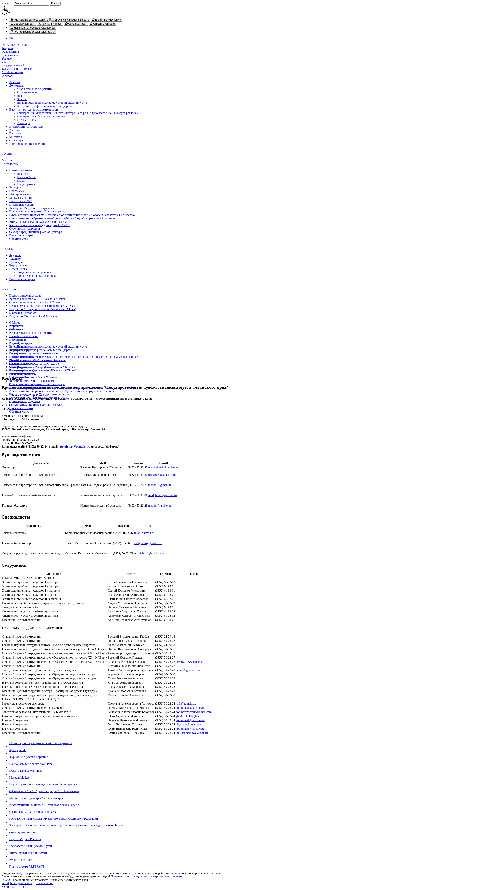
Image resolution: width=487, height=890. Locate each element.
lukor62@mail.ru (144, 532)
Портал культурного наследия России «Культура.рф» (43, 784)
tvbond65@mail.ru (159, 485)
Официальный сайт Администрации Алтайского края (44, 791)
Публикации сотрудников (26, 126)
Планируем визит (20, 170)
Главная (7, 160)
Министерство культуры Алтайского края (36, 798)
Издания (14, 130)
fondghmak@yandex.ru (162, 495)
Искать (55, 3)
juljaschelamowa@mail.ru (192, 732)
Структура (16, 140)
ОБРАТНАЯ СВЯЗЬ (15, 44)
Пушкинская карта (21, 235)
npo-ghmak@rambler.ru (74, 446)
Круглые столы (27, 119)
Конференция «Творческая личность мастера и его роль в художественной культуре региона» (77, 113)
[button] (243, 10)
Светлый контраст (24, 23)
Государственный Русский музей (30, 846)
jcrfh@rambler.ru (186, 703)
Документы (16, 85)
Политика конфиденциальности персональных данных (146, 876)
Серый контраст (77, 23)
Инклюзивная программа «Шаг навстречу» (37, 211)
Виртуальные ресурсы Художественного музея (39, 221)
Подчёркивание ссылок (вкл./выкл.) (34, 31)
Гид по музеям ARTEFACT (26, 866)
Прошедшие (17, 262)
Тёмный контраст (51, 23)
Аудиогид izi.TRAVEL (23, 859)
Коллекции (9, 289)
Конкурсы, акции (20, 197)
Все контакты (44, 883)
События (7, 153)
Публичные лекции (22, 204)
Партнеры (15, 133)
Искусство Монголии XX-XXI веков (33, 316)
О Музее (7, 75)
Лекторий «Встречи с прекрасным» (32, 208)
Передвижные (18, 268)
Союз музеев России (22, 832)
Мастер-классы (19, 194)
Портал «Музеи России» (25, 839)
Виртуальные (18, 265)
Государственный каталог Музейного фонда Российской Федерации (53, 818)
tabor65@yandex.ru (189, 670)
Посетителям (10, 163)
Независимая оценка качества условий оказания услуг (52, 102)
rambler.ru (198, 707)
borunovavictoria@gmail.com (194, 711)
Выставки (8, 248)
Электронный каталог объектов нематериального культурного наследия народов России (66, 825)
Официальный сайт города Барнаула (32, 811)
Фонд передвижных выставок (36, 275)
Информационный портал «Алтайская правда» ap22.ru (44, 804)
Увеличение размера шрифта (71, 19)
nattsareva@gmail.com (162, 474)
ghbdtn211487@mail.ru (190, 716)
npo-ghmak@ (184, 707)
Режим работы (26, 177)
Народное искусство (22, 312)
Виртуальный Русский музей (28, 852)
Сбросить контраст (103, 23)
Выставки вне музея (22, 279)
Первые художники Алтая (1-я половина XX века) (42, 305)
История (14, 82)
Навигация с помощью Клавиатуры (34, 27)
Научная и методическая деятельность (34, 109)
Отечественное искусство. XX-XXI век (34, 302)
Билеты (21, 180)
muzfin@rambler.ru (160, 505)
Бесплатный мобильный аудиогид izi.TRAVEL (39, 225)
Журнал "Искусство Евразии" (28, 757)
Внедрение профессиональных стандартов (44, 106)
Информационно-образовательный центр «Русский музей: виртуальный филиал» (62, 218)
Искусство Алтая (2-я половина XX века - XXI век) (42, 309)
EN (11, 38)
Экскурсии (16, 187)
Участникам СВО (20, 201)
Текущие (15, 258)
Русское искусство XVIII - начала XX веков (37, 299)
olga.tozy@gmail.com (189, 724)
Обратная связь (19, 238)
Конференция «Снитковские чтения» (41, 116)
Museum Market (19, 777)
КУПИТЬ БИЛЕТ (13, 886)
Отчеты (22, 99)
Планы (21, 95)
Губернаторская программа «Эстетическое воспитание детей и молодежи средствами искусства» (72, 214)
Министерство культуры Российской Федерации (40, 743)
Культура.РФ (17, 750)
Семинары (23, 123)
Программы (17, 190)
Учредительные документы (34, 89)
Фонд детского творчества (34, 272)
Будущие (15, 255)
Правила (22, 173)
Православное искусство (25, 295)
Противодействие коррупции (28, 143)
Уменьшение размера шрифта (30, 19)
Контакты (15, 136)
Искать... (7, 3)
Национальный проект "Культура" (31, 763)
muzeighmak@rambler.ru (163, 467)
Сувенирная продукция (24, 228)
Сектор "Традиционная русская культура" (36, 232)
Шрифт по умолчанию (108, 19)
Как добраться (26, 184)
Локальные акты (27, 92)
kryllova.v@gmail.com (189, 661)
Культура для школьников (25, 770)
